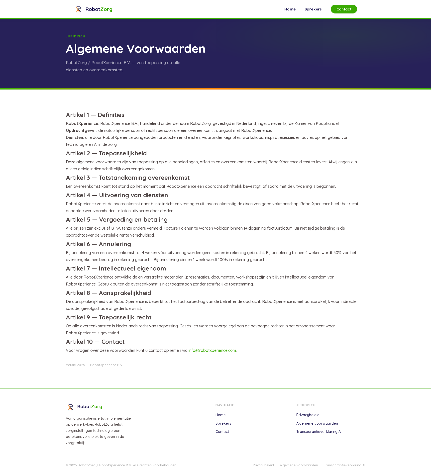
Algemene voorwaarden (317, 423)
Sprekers (313, 9)
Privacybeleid (308, 414)
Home (290, 9)
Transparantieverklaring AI (318, 431)
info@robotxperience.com (212, 350)
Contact (344, 9)
